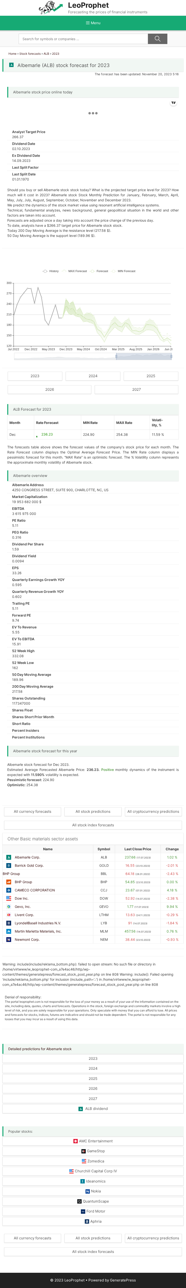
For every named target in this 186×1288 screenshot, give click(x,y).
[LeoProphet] (51, 7)
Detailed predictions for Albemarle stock (40, 1049)
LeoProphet (88, 5)
